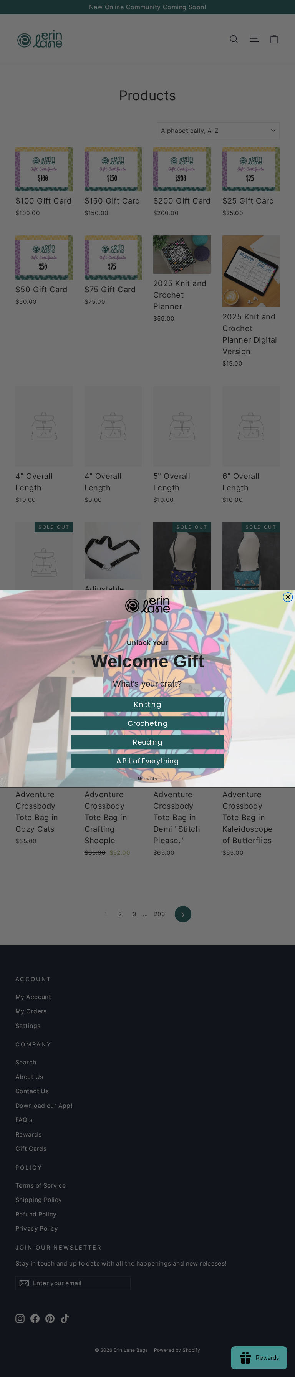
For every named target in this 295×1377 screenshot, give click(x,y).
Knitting (147, 704)
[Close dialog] (288, 597)
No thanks (147, 778)
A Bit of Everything (147, 761)
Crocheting (147, 723)
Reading (147, 742)
